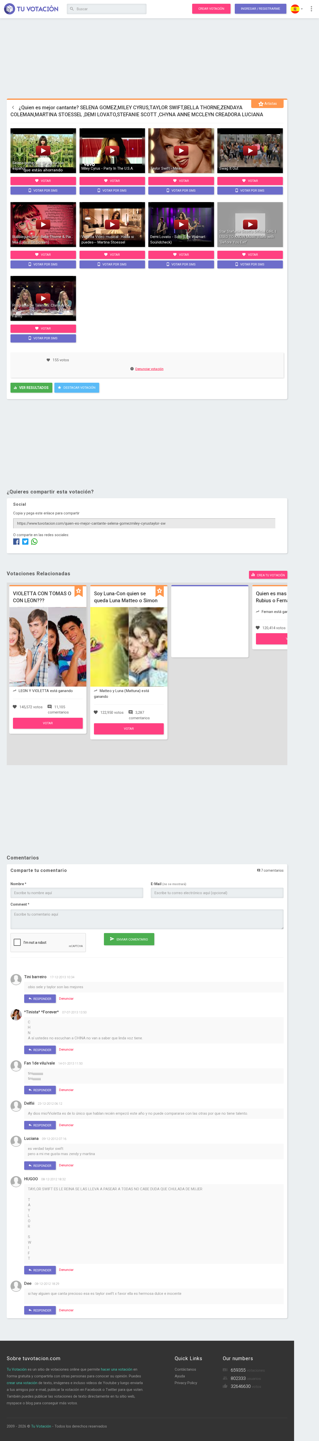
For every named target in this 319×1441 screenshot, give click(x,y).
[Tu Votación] (31, 9)
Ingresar (260, 8)
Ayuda (180, 1376)
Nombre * (18, 884)
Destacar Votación (79, 387)
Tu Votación (17, 1369)
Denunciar (66, 998)
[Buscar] (72, 9)
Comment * (19, 904)
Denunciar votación (149, 369)
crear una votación (22, 1383)
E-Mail (168, 884)
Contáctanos (185, 1369)
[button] (296, 8)
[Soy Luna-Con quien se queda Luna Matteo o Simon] (128, 733)
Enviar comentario (132, 939)
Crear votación (211, 8)
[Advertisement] (147, 59)
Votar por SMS (45, 190)
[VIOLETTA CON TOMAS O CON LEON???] (47, 727)
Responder (42, 999)
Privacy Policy (186, 1383)
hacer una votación (116, 1369)
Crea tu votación (270, 575)
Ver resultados (33, 388)
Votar (45, 181)
